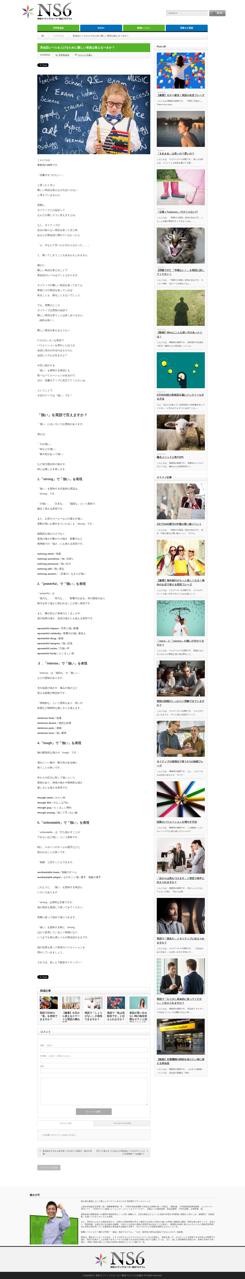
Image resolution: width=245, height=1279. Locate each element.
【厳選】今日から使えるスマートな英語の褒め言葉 (71, 1017)
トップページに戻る (49, 1167)
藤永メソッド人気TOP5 (170, 457)
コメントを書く (85, 55)
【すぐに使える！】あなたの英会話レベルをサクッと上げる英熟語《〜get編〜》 (120, 1152)
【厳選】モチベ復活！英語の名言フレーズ (180, 95)
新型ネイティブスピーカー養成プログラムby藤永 (119, 1275)
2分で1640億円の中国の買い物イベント (179, 524)
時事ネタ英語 (186, 28)
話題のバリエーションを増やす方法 (177, 821)
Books (101, 28)
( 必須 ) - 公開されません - (56, 1056)
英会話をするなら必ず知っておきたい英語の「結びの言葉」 (67, 1152)
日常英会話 (58, 28)
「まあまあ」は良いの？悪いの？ (175, 153)
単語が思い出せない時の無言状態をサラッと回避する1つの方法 (138, 1019)
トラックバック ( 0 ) (122, 1123)
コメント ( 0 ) (66, 1123)
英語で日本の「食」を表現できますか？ (48, 1016)
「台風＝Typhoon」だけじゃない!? (177, 211)
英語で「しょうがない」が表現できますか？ (93, 1016)
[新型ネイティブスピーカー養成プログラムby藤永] (46, 19)
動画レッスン (143, 28)
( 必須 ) (46, 1045)
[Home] (42, 35)
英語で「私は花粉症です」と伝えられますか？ (116, 1016)
